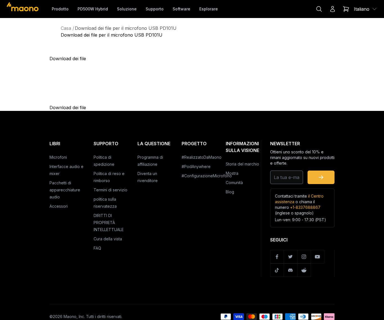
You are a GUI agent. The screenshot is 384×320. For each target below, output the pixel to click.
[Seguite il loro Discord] (290, 270)
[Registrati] (321, 177)
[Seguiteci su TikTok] (277, 270)
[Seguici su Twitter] (290, 256)
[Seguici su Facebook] (277, 256)
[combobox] (365, 9)
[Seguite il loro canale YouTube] (317, 256)
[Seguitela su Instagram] (304, 256)
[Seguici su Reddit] (304, 270)
